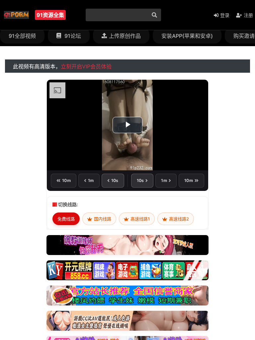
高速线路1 (139, 218)
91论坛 (72, 36)
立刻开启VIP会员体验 (86, 66)
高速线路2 (178, 218)
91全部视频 (22, 36)
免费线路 (66, 218)
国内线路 (102, 218)
